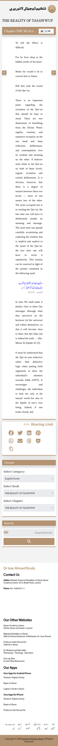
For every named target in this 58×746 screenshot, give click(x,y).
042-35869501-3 (17, 589)
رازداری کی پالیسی (37, 726)
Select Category (14, 472)
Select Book (11, 486)
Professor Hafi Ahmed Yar (14, 710)
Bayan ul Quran (10, 683)
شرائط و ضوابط (27, 726)
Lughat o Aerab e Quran (14, 689)
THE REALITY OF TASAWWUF (27, 20)
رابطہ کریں (19, 726)
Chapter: (10, 31)
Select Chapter (13, 501)
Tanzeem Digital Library (14, 678)
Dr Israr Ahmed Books (19, 568)
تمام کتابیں (52, 726)
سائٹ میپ (46, 726)
